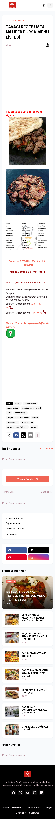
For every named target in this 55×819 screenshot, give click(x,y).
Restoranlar (11, 534)
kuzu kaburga (20, 413)
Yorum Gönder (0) (27, 479)
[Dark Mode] (44, 5)
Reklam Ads (33, 812)
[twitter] (38, 550)
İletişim (48, 807)
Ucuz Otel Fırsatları (15, 528)
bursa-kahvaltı (30, 403)
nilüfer (35, 417)
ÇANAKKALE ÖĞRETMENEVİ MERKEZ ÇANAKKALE (34, 710)
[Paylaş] (46, 44)
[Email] (30, 435)
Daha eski (46, 492)
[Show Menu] (4, 5)
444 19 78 (36, 312)
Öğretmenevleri (13, 523)
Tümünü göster (42, 448)
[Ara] (50, 5)
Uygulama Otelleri (14, 518)
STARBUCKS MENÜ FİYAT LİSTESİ (35, 728)
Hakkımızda (17, 807)
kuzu (9, 413)
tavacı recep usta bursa (17, 427)
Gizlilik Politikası (34, 807)
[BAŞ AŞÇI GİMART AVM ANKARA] (12, 656)
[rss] (41, 792)
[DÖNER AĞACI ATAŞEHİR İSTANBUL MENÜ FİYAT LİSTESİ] (12, 674)
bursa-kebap (12, 408)
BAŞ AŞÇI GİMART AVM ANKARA (34, 654)
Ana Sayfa (11, 20)
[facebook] (16, 550)
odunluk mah (12, 422)
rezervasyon (27, 422)
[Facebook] (16, 435)
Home (6, 807)
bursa (21, 20)
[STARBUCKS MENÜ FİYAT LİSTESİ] (12, 729)
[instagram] (38, 557)
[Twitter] (23, 435)
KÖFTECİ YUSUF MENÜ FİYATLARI (33, 691)
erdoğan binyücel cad (31, 408)
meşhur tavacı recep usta (18, 417)
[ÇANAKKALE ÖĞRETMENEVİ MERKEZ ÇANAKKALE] (12, 711)
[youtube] (16, 557)
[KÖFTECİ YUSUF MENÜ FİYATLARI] (12, 693)
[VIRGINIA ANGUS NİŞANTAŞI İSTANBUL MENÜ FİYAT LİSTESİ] (12, 619)
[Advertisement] (27, 79)
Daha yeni (9, 492)
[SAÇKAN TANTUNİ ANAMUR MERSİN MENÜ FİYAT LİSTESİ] (12, 637)
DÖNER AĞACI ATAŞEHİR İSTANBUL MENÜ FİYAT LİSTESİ (35, 673)
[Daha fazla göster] (37, 435)
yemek (34, 427)
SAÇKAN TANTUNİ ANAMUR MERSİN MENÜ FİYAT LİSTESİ (34, 636)
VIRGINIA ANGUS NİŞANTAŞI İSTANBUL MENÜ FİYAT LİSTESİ (33, 618)
